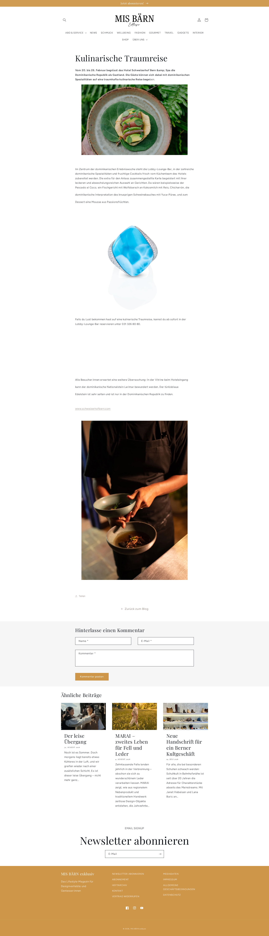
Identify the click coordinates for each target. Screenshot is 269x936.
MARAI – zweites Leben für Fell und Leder (131, 745)
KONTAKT (117, 890)
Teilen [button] (82, 596)
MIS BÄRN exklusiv (138, 929)
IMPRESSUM (170, 879)
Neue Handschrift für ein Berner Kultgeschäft (184, 745)
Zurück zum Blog (136, 609)
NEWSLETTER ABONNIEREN (128, 873)
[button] (64, 20)
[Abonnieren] (160, 854)
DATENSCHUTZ (172, 894)
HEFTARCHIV (119, 885)
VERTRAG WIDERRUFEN (125, 896)
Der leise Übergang (75, 739)
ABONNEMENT (120, 879)
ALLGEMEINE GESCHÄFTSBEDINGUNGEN (179, 887)
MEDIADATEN (171, 873)
